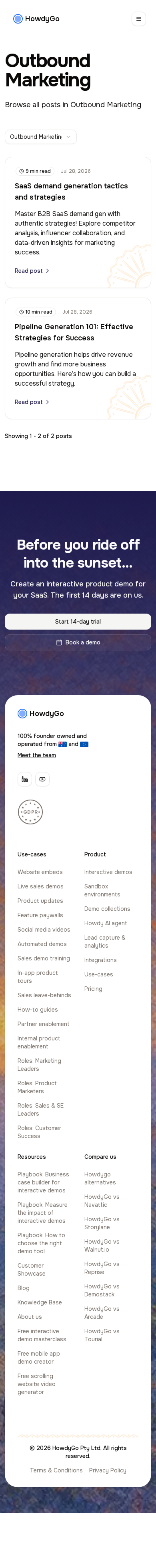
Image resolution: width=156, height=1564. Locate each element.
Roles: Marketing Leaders (39, 1064)
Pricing (93, 988)
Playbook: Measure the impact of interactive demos (43, 1212)
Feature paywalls (40, 915)
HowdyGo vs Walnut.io (102, 1245)
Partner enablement (44, 1024)
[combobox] (41, 137)
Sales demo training (44, 958)
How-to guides (38, 1009)
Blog (24, 1288)
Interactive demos (108, 872)
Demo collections (107, 908)
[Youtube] (42, 779)
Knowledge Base (40, 1302)
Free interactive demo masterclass (42, 1335)
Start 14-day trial (78, 621)
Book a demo (83, 642)
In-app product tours (38, 976)
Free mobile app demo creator (39, 1357)
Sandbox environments (102, 890)
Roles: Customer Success (39, 1132)
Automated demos (42, 944)
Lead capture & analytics (105, 941)
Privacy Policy (107, 1470)
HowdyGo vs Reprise (102, 1268)
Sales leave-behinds (44, 995)
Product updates (40, 900)
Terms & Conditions (56, 1470)
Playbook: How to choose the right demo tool (41, 1243)
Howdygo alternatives (100, 1178)
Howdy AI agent (105, 923)
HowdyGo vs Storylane (102, 1223)
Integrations (100, 960)
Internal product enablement (39, 1042)
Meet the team (37, 755)
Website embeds (40, 872)
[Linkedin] (25, 779)
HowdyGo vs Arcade (102, 1312)
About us (30, 1316)
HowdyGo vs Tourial (102, 1335)
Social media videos (44, 929)
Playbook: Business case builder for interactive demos (43, 1182)
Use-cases (98, 974)
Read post (29, 270)
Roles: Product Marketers (37, 1087)
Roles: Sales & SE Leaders (41, 1109)
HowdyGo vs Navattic (102, 1200)
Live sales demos (41, 886)
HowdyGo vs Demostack (102, 1290)
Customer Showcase (32, 1269)
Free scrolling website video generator (37, 1384)
